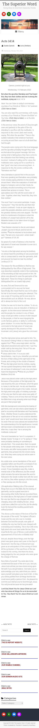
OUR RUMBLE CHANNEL (11, 665)
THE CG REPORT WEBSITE (12, 642)
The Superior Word (19, 3)
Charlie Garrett (8, 46)
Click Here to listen (9, 109)
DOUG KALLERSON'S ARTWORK (14, 654)
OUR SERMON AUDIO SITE (12, 677)
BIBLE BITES (6, 688)
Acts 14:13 (6, 624)
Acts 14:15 (33, 624)
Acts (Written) (25, 46)
